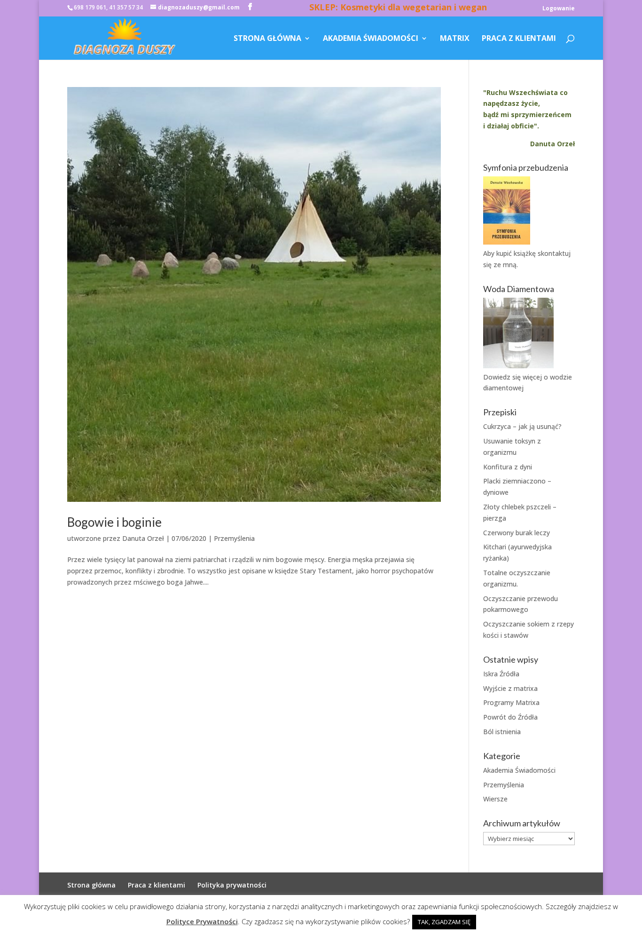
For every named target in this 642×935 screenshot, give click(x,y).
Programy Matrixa (511, 702)
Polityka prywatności (231, 884)
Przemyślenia (234, 538)
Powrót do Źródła (510, 717)
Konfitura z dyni (507, 466)
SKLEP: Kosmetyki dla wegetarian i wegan (398, 8)
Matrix (455, 39)
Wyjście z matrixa (510, 688)
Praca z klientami (519, 39)
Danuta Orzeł (143, 538)
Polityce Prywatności (202, 921)
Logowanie (558, 9)
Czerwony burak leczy (516, 532)
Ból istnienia (502, 731)
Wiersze (495, 798)
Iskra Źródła (501, 673)
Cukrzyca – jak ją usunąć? (522, 426)
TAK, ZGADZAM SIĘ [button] (444, 922)
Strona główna (267, 39)
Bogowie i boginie (114, 522)
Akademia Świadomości (370, 39)
